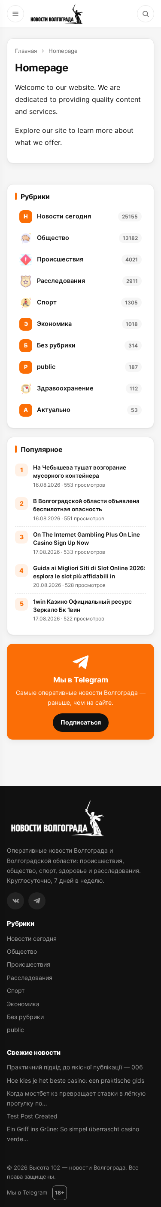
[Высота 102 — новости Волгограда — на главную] (55, 14)
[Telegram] (37, 900)
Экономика (23, 1003)
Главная (26, 50)
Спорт (15, 990)
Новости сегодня (32, 938)
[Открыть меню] (15, 13)
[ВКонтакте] (15, 900)
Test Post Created (32, 1116)
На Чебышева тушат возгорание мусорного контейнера (79, 471)
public (15, 1029)
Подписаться (81, 722)
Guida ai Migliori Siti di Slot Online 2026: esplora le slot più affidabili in (89, 572)
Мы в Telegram (27, 1192)
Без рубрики (25, 1016)
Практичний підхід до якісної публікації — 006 (75, 1067)
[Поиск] (145, 13)
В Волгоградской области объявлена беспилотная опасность (86, 505)
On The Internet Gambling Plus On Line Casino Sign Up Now (86, 538)
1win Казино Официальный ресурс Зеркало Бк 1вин (82, 605)
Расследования (29, 977)
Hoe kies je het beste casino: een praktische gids (75, 1080)
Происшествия (28, 964)
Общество (22, 951)
